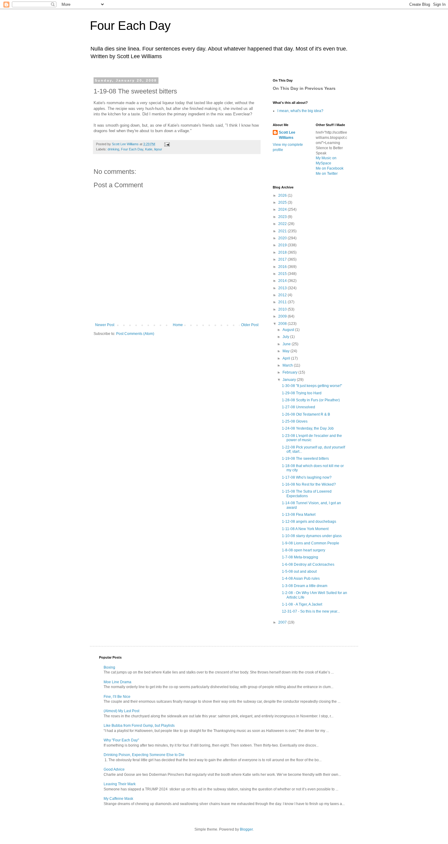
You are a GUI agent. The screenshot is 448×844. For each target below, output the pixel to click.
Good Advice (114, 769)
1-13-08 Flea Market (298, 514)
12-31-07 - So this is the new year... (311, 611)
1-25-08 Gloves (295, 421)
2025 (283, 202)
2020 (283, 238)
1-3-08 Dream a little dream (304, 586)
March (288, 365)
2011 (283, 302)
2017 (283, 259)
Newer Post (104, 325)
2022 (283, 224)
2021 (283, 231)
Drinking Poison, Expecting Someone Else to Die (144, 755)
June (287, 344)
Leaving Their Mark (120, 784)
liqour (158, 149)
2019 (283, 245)
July (286, 337)
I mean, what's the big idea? (300, 111)
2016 (283, 267)
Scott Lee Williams (287, 135)
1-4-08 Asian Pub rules (301, 578)
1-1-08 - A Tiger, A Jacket (302, 604)
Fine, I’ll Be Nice (117, 697)
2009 (283, 316)
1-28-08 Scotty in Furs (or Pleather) (311, 400)
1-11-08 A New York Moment (305, 529)
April (287, 358)
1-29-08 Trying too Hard (302, 393)
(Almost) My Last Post (121, 711)
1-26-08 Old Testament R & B (306, 414)
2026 (283, 195)
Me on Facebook (329, 168)
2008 (283, 324)
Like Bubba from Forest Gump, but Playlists (139, 725)
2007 (283, 622)
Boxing (109, 667)
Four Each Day (130, 25)
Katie (148, 149)
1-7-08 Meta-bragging (300, 557)
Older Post (249, 325)
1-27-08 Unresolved (298, 407)
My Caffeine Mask (118, 799)
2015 (283, 274)
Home (178, 325)
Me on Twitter (327, 173)
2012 (283, 295)
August (289, 330)
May (286, 351)
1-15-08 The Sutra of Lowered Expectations (307, 493)
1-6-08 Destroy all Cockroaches (308, 564)
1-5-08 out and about (299, 571)
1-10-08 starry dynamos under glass (312, 536)
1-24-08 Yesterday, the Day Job (308, 428)
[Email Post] (167, 144)
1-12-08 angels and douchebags (309, 521)
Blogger (246, 829)
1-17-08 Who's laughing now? (307, 477)
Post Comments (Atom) (135, 334)
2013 (283, 288)
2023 (283, 217)
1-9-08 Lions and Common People (310, 543)
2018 (283, 252)
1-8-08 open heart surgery (303, 550)
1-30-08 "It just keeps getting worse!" (312, 386)
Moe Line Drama (117, 682)
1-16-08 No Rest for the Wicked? (309, 484)
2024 (283, 209)
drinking (113, 149)
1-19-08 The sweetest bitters (305, 458)
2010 (283, 309)
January (290, 380)
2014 (283, 281)
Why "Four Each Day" (121, 740)
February (290, 372)
